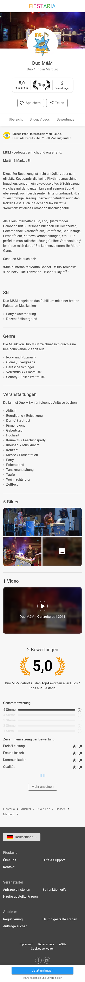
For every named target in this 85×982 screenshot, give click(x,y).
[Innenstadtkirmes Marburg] (22, 551)
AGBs (62, 944)
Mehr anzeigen (43, 786)
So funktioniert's (54, 889)
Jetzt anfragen (42, 970)
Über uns (9, 860)
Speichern (33, 103)
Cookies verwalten (42, 949)
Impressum (26, 944)
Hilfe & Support (53, 860)
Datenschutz (46, 944)
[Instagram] (47, 960)
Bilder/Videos (40, 119)
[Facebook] (38, 960)
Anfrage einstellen (16, 889)
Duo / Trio (44, 809)
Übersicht (16, 119)
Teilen (59, 103)
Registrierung (13, 919)
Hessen (61, 809)
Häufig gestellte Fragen (20, 896)
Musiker (26, 809)
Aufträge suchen (15, 926)
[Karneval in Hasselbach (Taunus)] (42, 522)
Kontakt (8, 867)
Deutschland (24, 837)
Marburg (9, 814)
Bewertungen (66, 119)
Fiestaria (9, 809)
